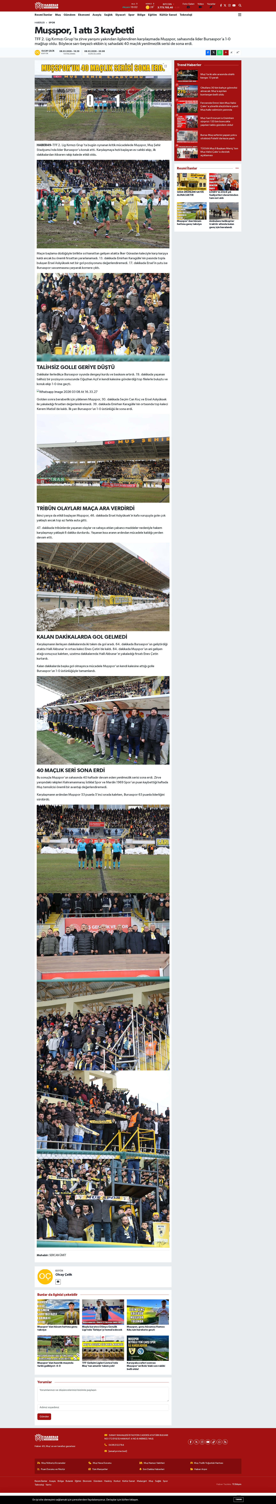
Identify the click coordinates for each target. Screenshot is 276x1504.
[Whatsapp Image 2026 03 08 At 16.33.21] (103, 1025)
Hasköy (108, 1481)
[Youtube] (208, 1442)
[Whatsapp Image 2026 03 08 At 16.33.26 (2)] (103, 720)
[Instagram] (202, 1442)
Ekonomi (84, 14)
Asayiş (96, 14)
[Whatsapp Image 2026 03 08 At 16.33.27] (67, 391)
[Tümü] (237, 168)
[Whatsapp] (219, 1442)
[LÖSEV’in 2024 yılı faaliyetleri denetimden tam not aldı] (224, 181)
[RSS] (225, 1442)
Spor (131, 14)
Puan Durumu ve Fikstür (53, 1469)
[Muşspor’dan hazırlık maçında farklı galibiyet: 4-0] (58, 1348)
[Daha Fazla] (226, 52)
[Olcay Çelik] (45, 1276)
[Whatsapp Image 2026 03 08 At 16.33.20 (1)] (103, 1203)
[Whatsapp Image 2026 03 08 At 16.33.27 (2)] (103, 317)
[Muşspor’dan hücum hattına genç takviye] (58, 1312)
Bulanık (69, 1481)
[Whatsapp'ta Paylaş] (219, 52)
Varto (48, 1485)
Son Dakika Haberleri (153, 1469)
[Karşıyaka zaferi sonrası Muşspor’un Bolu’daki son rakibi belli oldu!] (148, 1348)
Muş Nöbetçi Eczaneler (53, 1463)
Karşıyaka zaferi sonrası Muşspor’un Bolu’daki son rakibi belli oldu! (146, 1366)
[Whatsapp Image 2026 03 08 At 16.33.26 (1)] (103, 937)
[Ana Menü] (239, 15)
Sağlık (108, 14)
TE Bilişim (236, 1484)
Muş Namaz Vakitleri (154, 1463)
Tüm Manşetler (100, 1469)
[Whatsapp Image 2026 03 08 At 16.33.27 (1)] (103, 848)
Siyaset (120, 14)
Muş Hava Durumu (102, 1463)
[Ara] (240, 6)
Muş (58, 14)
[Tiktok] (213, 1442)
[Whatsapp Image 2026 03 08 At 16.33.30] (103, 586)
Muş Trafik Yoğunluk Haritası (208, 1463)
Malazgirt (142, 1481)
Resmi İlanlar (43, 14)
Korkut (117, 1481)
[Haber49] (47, 6)
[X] (196, 1442)
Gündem (69, 14)
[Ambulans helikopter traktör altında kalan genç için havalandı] (224, 211)
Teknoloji (186, 14)
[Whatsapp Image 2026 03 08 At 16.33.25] (103, 458)
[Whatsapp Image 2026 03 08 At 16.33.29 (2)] (103, 203)
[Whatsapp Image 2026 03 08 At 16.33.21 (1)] (103, 1114)
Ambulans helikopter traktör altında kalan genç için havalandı (221, 224)
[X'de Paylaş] (213, 52)
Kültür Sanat (168, 14)
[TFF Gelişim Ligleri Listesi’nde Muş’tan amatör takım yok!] (103, 1348)
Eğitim (152, 14)
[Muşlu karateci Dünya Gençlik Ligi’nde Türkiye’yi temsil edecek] (103, 1312)
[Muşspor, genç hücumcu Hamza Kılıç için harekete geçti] (148, 1312)
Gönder (44, 1416)
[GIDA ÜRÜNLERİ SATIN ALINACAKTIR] (192, 181)
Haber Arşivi (200, 1469)
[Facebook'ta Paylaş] (208, 52)
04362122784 (116, 1445)
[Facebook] (190, 1442)
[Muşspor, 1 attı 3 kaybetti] (103, 100)
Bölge (141, 14)
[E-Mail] (58, 1282)
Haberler (40, 23)
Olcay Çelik (63, 1274)
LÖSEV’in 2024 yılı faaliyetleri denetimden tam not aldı (223, 195)
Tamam (238, 1499)
